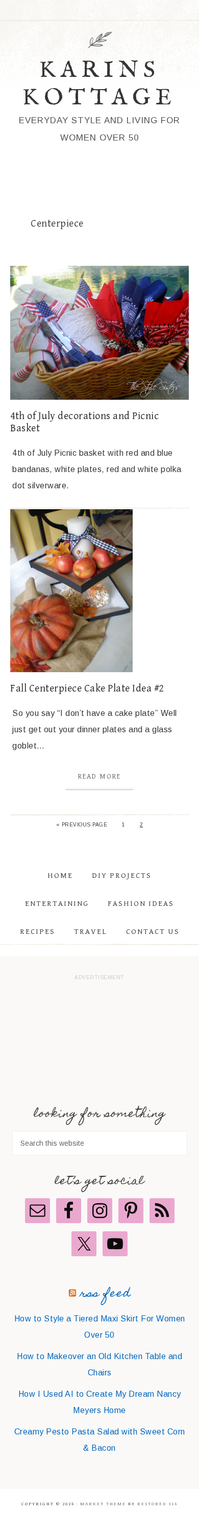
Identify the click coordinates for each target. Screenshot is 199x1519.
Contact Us (153, 931)
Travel (90, 931)
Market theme (103, 1504)
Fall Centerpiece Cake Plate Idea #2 (87, 689)
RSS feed (105, 1294)
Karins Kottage (99, 84)
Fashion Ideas (141, 903)
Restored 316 (157, 1504)
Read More (99, 776)
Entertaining (57, 903)
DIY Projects (122, 875)
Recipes (37, 931)
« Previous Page (82, 824)
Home (60, 875)
